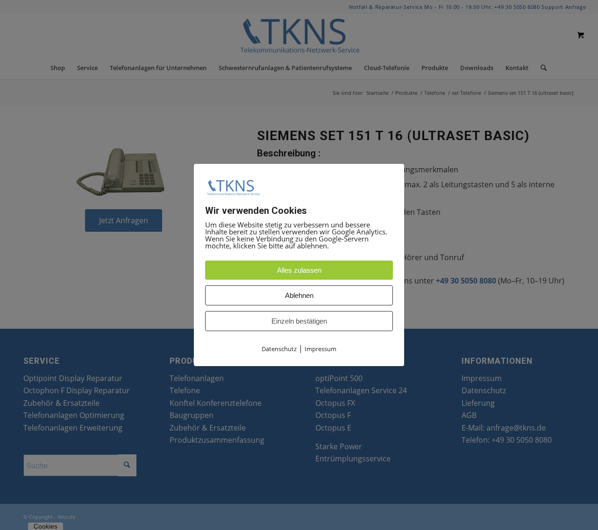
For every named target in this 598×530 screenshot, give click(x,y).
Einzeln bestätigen (299, 321)
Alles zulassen (299, 270)
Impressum (320, 349)
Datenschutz (279, 349)
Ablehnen (299, 295)
